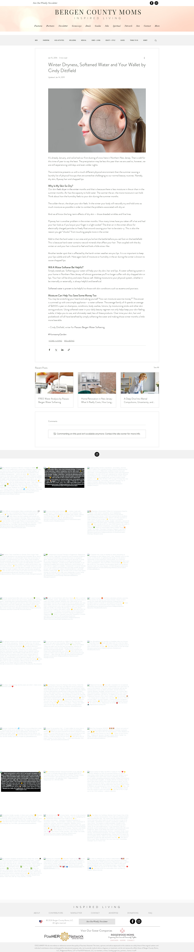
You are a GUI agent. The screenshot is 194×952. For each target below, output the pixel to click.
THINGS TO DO (134, 40)
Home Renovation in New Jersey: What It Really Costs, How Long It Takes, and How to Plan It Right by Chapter (97, 400)
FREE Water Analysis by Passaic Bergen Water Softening (53, 400)
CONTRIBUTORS (56, 913)
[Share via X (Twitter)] (56, 350)
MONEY (145, 40)
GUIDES (122, 40)
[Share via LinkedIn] (62, 350)
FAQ (150, 913)
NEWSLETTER (76, 913)
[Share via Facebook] (49, 350)
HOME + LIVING (96, 40)
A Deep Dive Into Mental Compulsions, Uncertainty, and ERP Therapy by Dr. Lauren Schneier (138, 400)
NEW (36, 40)
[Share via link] (69, 350)
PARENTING (46, 40)
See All (156, 367)
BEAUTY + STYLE (110, 40)
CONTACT (95, 913)
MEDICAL (83, 40)
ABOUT (37, 913)
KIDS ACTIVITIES (59, 40)
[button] (155, 40)
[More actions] (144, 57)
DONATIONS (133, 913)
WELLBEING (72, 40)
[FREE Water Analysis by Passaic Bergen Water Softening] (54, 383)
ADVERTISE (113, 913)
